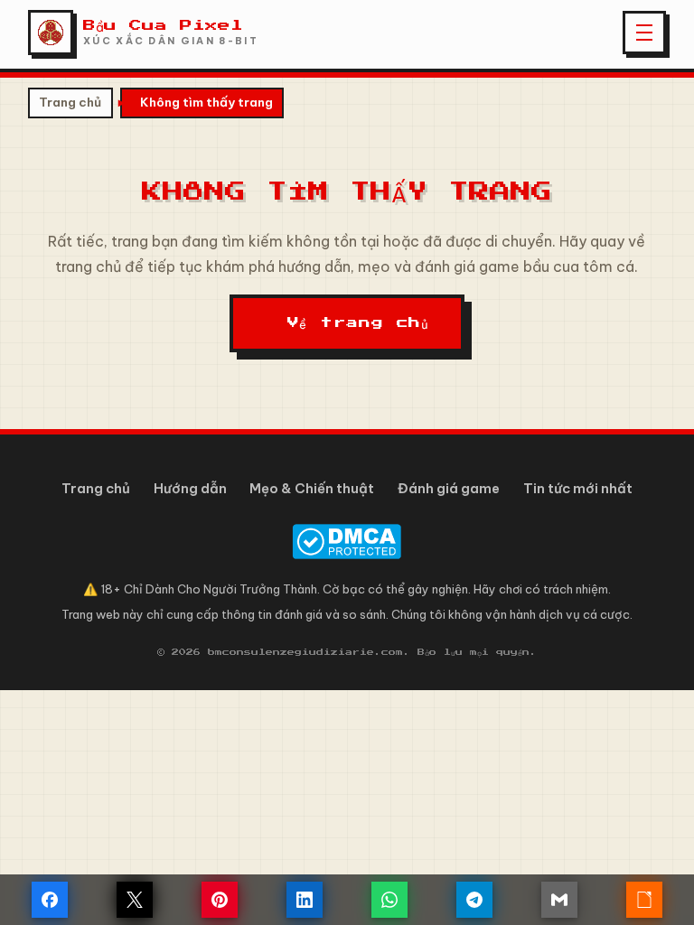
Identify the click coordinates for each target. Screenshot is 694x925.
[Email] (559, 900)
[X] (135, 900)
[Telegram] (474, 900)
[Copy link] (644, 900)
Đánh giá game (449, 488)
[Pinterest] (220, 900)
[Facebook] (50, 900)
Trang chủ (70, 102)
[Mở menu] (644, 32)
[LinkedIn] (304, 900)
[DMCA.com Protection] (347, 541)
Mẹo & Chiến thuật (311, 488)
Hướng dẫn (190, 488)
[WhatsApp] (389, 900)
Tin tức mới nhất (578, 488)
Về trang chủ (358, 325)
